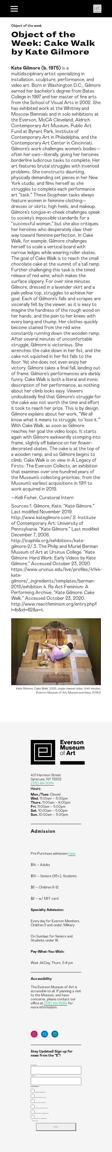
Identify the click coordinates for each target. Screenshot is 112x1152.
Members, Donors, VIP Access (41, 1108)
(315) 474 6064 (42, 783)
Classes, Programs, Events (40, 1097)
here (71, 853)
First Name (33, 1075)
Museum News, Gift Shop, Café (42, 1113)
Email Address (34, 1065)
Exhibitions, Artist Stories (40, 1092)
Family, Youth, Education (40, 1102)
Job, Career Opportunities (41, 1118)
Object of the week (26, 25)
